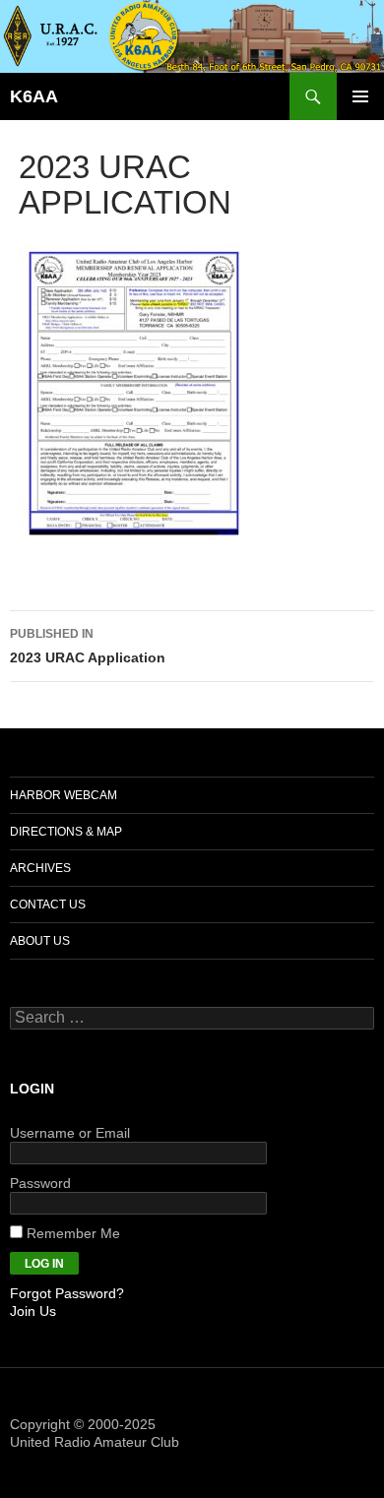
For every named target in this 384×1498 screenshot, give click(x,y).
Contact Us (48, 904)
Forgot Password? (67, 1293)
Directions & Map (66, 832)
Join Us (33, 1311)
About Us (40, 941)
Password (40, 1183)
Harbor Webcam (63, 795)
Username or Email (70, 1133)
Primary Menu (360, 96)
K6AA (34, 96)
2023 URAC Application (87, 646)
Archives (40, 868)
